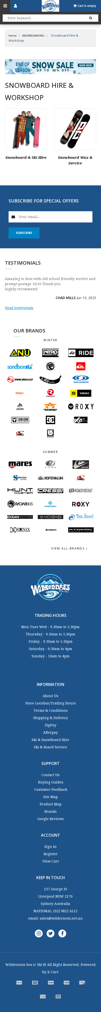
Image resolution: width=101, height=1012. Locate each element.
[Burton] (50, 433)
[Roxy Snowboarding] (81, 406)
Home (13, 35)
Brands (50, 811)
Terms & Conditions (51, 710)
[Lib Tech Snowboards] (50, 379)
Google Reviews (50, 819)
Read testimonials (19, 307)
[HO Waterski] (50, 516)
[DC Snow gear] (50, 420)
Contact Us (50, 775)
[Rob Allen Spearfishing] (81, 517)
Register (51, 854)
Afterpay (50, 732)
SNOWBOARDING (33, 35)
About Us (50, 696)
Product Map (51, 804)
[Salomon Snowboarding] (81, 379)
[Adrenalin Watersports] (50, 478)
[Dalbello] (20, 379)
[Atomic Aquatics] (81, 530)
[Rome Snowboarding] (50, 406)
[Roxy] (81, 504)
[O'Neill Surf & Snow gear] (81, 478)
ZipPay (50, 725)
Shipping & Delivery (50, 718)
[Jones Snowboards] (20, 406)
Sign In (50, 847)
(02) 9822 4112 (65, 911)
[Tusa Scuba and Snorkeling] (50, 464)
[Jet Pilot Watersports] (81, 491)
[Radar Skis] (20, 504)
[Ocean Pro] (50, 504)
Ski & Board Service (50, 747)
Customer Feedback (50, 790)
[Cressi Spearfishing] (50, 491)
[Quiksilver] (81, 366)
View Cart (50, 861)
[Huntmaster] (20, 491)
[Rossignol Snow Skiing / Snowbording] (50, 393)
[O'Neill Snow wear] (20, 433)
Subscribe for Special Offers (44, 201)
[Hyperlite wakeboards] (50, 530)
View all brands (68, 548)
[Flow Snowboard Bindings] (50, 366)
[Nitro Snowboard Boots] (50, 353)
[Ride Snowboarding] (81, 353)
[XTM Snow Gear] (81, 420)
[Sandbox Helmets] (20, 366)
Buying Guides (50, 782)
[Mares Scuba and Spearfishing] (20, 464)
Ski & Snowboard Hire (50, 740)
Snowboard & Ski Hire (25, 157)
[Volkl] (81, 393)
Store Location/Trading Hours (50, 703)
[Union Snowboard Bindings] (20, 420)
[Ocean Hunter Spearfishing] (20, 517)
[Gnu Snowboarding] (20, 353)
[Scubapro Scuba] (20, 478)
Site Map (50, 797)
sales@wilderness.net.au (61, 918)
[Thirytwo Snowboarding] (20, 393)
